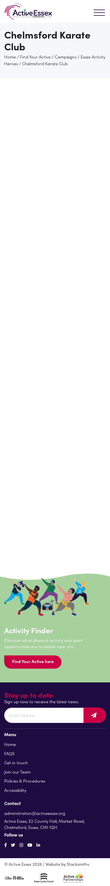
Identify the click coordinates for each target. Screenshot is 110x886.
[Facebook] (5, 845)
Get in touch (16, 762)
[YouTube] (29, 845)
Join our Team (17, 772)
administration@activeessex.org (34, 813)
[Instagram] (21, 845)
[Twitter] (13, 845)
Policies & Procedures (24, 781)
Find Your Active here (33, 661)
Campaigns (65, 57)
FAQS (9, 753)
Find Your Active (35, 57)
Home (10, 57)
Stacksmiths (78, 864)
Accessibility (15, 790)
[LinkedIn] (38, 845)
